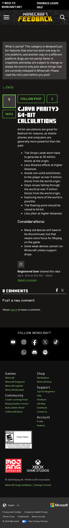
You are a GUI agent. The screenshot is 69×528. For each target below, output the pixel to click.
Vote (9, 114)
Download (42, 407)
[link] (13, 342)
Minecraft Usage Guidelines (18, 485)
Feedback (41, 399)
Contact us (42, 411)
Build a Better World (14, 407)
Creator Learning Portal (16, 399)
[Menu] (6, 17)
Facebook (57, 292)
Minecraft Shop (44, 381)
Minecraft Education (14, 389)
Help (40, 7)
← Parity (8, 87)
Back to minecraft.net (12, 4)
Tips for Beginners (46, 391)
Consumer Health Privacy (36, 512)
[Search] (63, 17)
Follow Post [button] (31, 99)
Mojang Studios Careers (17, 403)
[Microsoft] (59, 505)
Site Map (41, 403)
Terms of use (8, 516)
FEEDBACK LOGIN (47, 3)
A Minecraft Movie (13, 411)
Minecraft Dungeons (15, 381)
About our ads (38, 516)
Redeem (41, 425)
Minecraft (9, 377)
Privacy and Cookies (12, 512)
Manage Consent (43, 485)
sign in (13, 309)
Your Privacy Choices (38, 521)
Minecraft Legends (14, 385)
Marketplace (43, 377)
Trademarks (23, 516)
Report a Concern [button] (27, 280)
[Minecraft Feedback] (34, 17)
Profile (40, 421)
